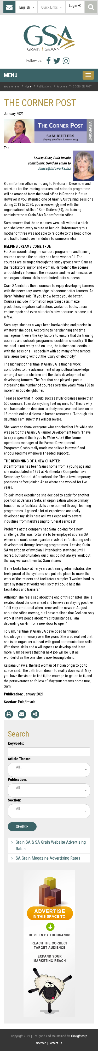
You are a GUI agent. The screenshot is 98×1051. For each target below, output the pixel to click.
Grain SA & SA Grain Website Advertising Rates (51, 845)
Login (73, 5)
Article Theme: (19, 759)
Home (28, 86)
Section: (14, 800)
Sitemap (41, 1043)
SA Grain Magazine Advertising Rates (48, 858)
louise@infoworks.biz (54, 168)
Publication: (17, 779)
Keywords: (16, 743)
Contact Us (9, 7)
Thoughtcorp (79, 1036)
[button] (26, 7)
